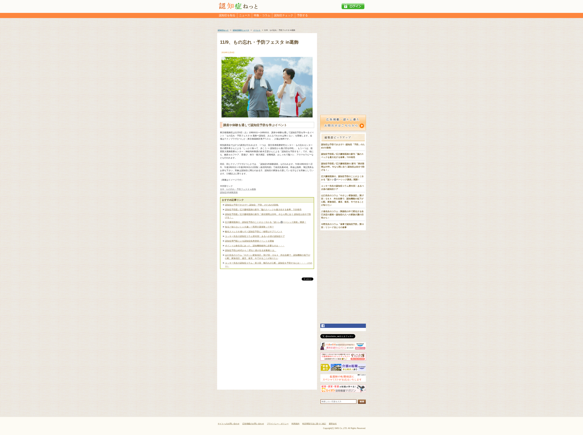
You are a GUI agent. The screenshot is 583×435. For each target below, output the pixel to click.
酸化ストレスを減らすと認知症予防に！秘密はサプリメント (253, 231)
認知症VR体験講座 (229, 192)
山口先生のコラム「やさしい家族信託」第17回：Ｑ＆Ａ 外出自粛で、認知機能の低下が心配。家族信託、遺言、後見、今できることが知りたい (267, 256)
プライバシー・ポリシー (278, 424)
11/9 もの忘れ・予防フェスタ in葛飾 (238, 189)
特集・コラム (262, 15)
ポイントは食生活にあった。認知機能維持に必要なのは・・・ (255, 245)
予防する (302, 15)
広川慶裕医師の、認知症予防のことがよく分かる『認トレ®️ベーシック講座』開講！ (265, 222)
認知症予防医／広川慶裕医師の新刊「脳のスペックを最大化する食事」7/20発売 (263, 209)
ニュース (244, 15)
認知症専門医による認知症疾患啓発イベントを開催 (249, 241)
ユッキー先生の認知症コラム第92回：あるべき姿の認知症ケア (255, 236)
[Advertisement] (267, 313)
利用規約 (295, 424)
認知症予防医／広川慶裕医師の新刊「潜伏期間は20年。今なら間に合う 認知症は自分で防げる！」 (268, 216)
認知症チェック (283, 15)
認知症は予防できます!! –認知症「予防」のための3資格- (252, 205)
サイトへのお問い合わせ (228, 424)
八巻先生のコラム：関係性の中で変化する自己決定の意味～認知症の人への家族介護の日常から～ (342, 214)
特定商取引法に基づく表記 (314, 424)
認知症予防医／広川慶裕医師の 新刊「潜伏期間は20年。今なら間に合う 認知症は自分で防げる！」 (343, 166)
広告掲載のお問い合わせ (253, 424)
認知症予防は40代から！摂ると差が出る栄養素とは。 (250, 250)
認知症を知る (227, 15)
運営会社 (333, 424)
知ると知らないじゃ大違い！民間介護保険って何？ (249, 227)
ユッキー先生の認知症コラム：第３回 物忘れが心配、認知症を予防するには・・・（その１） (268, 264)
